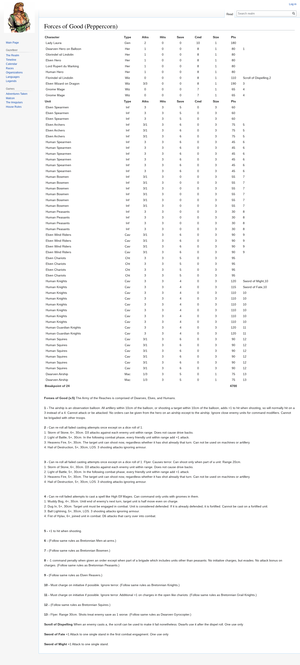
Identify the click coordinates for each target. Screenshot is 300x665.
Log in (292, 4)
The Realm (12, 55)
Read (229, 14)
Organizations (14, 72)
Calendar (11, 63)
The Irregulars (14, 102)
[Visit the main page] (19, 17)
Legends (11, 81)
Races (10, 68)
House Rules (14, 106)
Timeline (11, 59)
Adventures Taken (16, 93)
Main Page (12, 42)
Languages (13, 76)
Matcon (10, 98)
